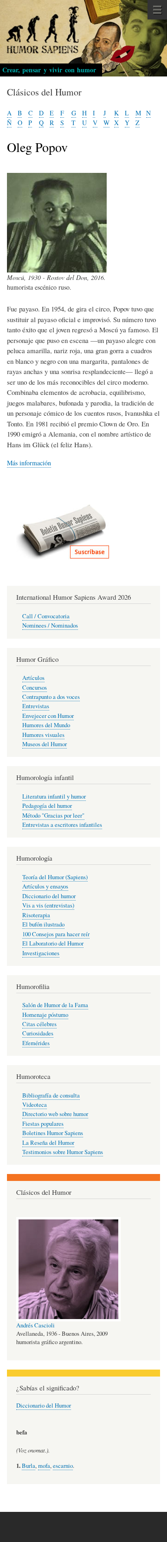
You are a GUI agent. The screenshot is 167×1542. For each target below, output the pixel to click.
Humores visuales (43, 735)
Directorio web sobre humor (55, 1114)
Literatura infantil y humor (54, 796)
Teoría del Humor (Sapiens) (55, 877)
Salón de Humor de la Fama (55, 1005)
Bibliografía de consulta (51, 1095)
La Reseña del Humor (48, 1143)
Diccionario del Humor (43, 1405)
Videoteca (34, 1105)
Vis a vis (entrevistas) (48, 905)
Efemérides (36, 1043)
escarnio (63, 1466)
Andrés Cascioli (35, 1325)
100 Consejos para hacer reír (56, 934)
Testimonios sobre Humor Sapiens (62, 1152)
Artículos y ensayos (45, 886)
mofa (44, 1466)
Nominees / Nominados (50, 625)
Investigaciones (40, 953)
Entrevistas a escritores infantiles (62, 825)
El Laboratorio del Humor (53, 943)
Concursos (34, 688)
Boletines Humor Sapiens (52, 1133)
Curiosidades (37, 1033)
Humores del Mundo (46, 725)
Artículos (33, 678)
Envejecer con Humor (48, 716)
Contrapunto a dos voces (51, 697)
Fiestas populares (43, 1124)
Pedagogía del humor (47, 806)
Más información (29, 462)
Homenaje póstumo (45, 1015)
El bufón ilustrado (43, 924)
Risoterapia (36, 915)
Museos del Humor (44, 744)
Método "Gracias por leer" (53, 815)
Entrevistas (35, 706)
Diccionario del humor (49, 896)
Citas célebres (39, 1024)
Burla (28, 1466)
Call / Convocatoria (46, 616)
